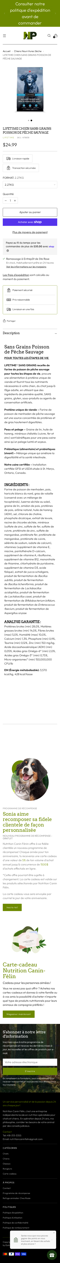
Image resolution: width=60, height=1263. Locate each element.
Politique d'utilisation (12, 1217)
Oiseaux (6, 1163)
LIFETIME (8, 137)
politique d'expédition (30, 10)
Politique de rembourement (16, 1227)
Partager (11, 321)
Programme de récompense (16, 1193)
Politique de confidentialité (15, 1222)
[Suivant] (55, 13)
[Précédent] (4, 13)
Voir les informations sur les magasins (26, 266)
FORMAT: (13, 177)
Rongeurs (7, 1168)
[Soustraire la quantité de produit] (15, 200)
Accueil (6, 51)
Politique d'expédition (13, 1212)
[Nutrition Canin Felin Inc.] (30, 35)
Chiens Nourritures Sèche (28, 51)
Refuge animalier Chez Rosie (16, 1198)
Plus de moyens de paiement (30, 232)
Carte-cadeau (9, 1173)
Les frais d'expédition (16, 275)
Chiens (6, 1158)
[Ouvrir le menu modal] (4, 36)
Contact (7, 1188)
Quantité (8, 194)
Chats (5, 1153)
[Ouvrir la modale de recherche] (49, 36)
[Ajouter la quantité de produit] (5, 200)
